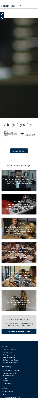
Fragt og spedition (19, 248)
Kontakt (5, 64)
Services (5, 18)
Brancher (5, 10)
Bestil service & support (5, 44)
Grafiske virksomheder (19, 272)
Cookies (5, 378)
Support (5, 381)
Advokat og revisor (19, 176)
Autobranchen (19, 201)
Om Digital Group (5, 57)
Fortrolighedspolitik (9, 373)
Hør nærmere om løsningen (19, 331)
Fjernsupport (7, 383)
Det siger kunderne (5, 33)
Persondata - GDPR (10, 376)
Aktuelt (5, 26)
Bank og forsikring (19, 224)
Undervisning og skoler (19, 297)
